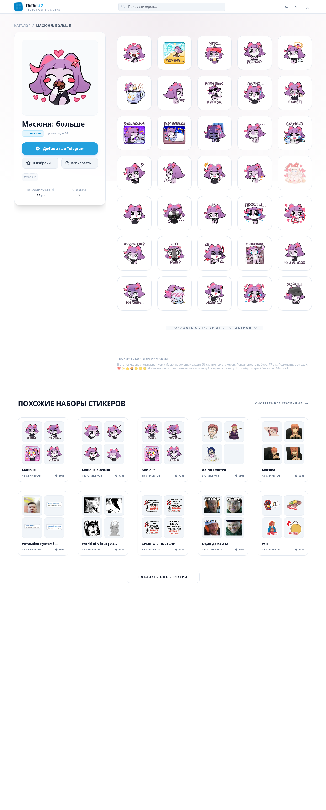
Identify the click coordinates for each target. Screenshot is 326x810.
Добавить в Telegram (64, 148)
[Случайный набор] (295, 7)
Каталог (22, 25)
